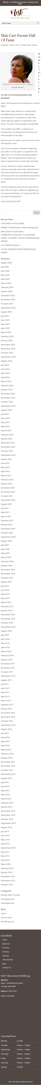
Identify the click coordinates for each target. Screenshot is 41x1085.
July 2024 (5, 365)
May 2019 (5, 594)
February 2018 (7, 655)
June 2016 (5, 737)
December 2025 (8, 295)
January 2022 (6, 483)
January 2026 (6, 291)
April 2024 (5, 377)
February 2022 (7, 479)
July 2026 (5, 267)
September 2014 (8, 823)
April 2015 (5, 794)
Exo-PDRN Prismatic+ (10, 245)
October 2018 (7, 622)
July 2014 (5, 831)
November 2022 (8, 447)
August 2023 (6, 410)
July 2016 (5, 733)
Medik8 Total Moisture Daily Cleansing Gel (19, 227)
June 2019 (5, 590)
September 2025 (8, 307)
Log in (3, 913)
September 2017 (8, 676)
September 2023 (8, 406)
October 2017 (7, 672)
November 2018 (8, 618)
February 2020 (7, 561)
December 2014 (8, 811)
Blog (4, 963)
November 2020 (8, 528)
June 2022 (5, 463)
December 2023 (8, 393)
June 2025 (5, 320)
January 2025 (6, 340)
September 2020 (8, 537)
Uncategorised (7, 899)
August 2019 (6, 582)
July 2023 (5, 414)
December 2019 (8, 569)
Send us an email (7, 996)
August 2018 (6, 631)
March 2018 (6, 651)
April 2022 (5, 471)
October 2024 (7, 352)
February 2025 (7, 336)
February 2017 (7, 704)
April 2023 (5, 426)
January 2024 (6, 389)
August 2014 (6, 827)
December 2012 (8, 876)
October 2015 (7, 770)
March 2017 (6, 700)
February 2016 (7, 753)
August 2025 (6, 312)
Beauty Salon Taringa (29, 45)
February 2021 (7, 520)
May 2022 (5, 467)
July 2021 (5, 508)
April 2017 (5, 696)
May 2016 (5, 741)
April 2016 (5, 745)
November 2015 (8, 766)
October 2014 (7, 819)
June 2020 (5, 549)
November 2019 (8, 573)
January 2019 (6, 610)
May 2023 (5, 422)
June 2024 (5, 369)
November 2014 (8, 815)
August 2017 (6, 680)
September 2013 (8, 848)
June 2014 (5, 835)
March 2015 (6, 798)
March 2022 (6, 475)
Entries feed (6, 917)
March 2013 (6, 864)
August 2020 (6, 541)
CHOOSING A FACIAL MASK (12, 223)
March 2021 (6, 516)
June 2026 (5, 271)
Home (4, 940)
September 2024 (8, 357)
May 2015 (5, 790)
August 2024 (6, 361)
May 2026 (5, 275)
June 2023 (5, 418)
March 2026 (6, 283)
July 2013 (5, 852)
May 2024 (5, 373)
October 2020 (7, 532)
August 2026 (6, 262)
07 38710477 (12, 991)
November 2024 (8, 348)
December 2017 (8, 663)
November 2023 (8, 397)
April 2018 (5, 647)
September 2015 (8, 774)
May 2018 (5, 643)
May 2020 (5, 553)
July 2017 (5, 684)
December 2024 (8, 344)
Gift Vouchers (7, 959)
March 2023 (6, 430)
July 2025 (5, 316)
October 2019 (7, 578)
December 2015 (8, 762)
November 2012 (8, 880)
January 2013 (6, 872)
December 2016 (8, 712)
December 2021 (8, 487)
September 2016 (8, 725)
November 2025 (8, 299)
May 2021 (5, 512)
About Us (6, 944)
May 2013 (5, 856)
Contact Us (6, 967)
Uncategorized (7, 903)
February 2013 (7, 868)
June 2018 (5, 639)
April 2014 (5, 843)
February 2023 (7, 434)
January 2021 (6, 524)
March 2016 (6, 749)
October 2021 (7, 496)
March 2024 (6, 381)
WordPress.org (7, 921)
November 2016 (8, 717)
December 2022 (8, 442)
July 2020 (5, 545)
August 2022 (6, 459)
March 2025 (6, 332)
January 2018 (6, 659)
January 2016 (6, 758)
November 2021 (8, 492)
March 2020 (6, 557)
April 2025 (5, 328)
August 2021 (6, 504)
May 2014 (5, 839)
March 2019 (6, 602)
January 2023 (6, 438)
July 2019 (5, 586)
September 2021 (8, 500)
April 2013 (5, 860)
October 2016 (7, 721)
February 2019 (7, 606)
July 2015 (5, 782)
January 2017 (6, 708)
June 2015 (5, 786)
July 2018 (5, 635)
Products (5, 952)
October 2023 (7, 402)
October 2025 (7, 303)
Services (5, 948)
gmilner (5, 45)
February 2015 (7, 803)
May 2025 (5, 324)
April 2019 (5, 598)
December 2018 (8, 614)
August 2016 (6, 729)
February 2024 (7, 385)
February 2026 (7, 287)
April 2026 (5, 279)
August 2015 (6, 778)
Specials (5, 956)
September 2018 (8, 627)
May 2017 (5, 692)
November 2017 (8, 668)
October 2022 (7, 451)
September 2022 (8, 455)
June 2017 (5, 688)
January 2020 (6, 565)
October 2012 (7, 884)
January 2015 (6, 807)
